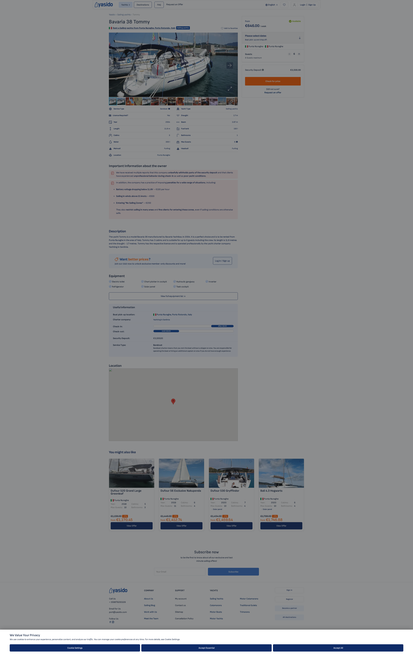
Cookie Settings (75, 648)
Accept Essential (207, 648)
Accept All (338, 648)
